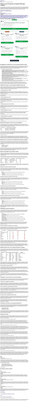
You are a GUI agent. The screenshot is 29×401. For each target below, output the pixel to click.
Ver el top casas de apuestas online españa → (5, 10)
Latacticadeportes (2, 0)
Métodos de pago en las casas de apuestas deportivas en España (10, 17)
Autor (1, 1)
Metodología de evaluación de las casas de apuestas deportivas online (8, 15)
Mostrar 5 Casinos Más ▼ (14, 60)
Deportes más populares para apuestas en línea (14, 16)
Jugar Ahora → (14, 28)
